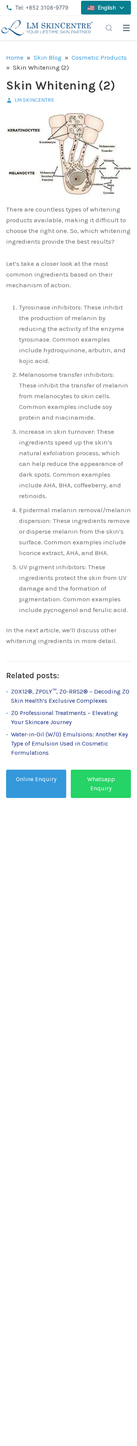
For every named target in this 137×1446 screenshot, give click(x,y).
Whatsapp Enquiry (101, 783)
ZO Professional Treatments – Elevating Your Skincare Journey (64, 717)
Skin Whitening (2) (60, 85)
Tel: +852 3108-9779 (41, 7)
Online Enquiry (36, 779)
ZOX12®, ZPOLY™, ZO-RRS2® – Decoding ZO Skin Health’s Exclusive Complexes (70, 696)
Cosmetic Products (99, 57)
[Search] (109, 28)
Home (15, 57)
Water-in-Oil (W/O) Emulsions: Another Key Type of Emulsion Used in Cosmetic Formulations (69, 743)
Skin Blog (47, 57)
